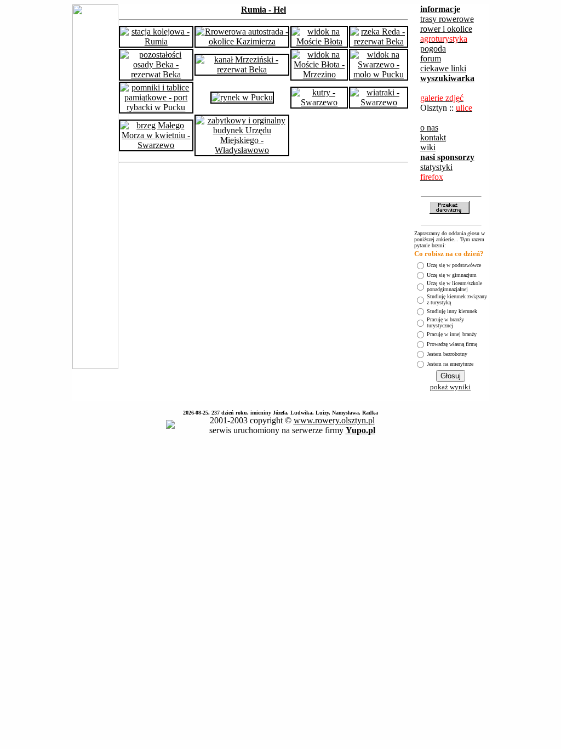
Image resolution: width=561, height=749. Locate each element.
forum (430, 58)
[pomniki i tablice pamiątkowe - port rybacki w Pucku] (156, 107)
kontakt (433, 137)
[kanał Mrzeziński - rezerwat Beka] (242, 69)
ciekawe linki (443, 68)
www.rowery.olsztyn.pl (334, 420)
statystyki (436, 167)
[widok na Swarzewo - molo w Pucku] (378, 74)
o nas (429, 127)
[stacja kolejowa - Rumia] (156, 41)
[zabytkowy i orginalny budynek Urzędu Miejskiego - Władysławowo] (242, 150)
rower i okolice (446, 28)
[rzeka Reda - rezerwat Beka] (378, 41)
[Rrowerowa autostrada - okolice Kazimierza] (242, 41)
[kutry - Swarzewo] (319, 102)
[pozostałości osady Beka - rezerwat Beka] (156, 74)
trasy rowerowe (447, 19)
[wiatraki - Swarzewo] (378, 102)
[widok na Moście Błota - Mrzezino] (319, 74)
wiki (428, 147)
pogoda (433, 48)
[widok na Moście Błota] (319, 41)
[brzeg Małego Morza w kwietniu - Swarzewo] (156, 145)
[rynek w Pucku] (242, 97)
